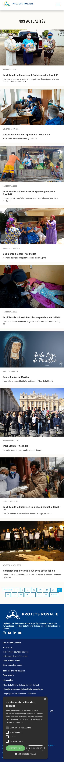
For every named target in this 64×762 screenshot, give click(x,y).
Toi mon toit (8, 648)
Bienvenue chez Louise (12, 665)
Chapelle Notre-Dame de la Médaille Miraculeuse (23, 689)
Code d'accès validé (11, 661)
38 (46, 594)
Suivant (54, 594)
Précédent (8, 590)
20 (47, 590)
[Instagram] (4, 633)
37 (39, 594)
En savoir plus (18, 722)
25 (21, 594)
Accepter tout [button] (15, 748)
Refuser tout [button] (35, 748)
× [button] (45, 699)
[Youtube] (10, 633)
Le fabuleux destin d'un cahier (15, 656)
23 (8, 594)
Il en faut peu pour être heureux (15, 652)
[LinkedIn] (15, 633)
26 (27, 594)
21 (53, 590)
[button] (25, 753)
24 (14, 594)
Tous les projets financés (14, 671)
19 (40, 590)
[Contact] (19, 633)
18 (34, 590)
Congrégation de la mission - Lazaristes (19, 694)
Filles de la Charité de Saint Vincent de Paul (21, 685)
